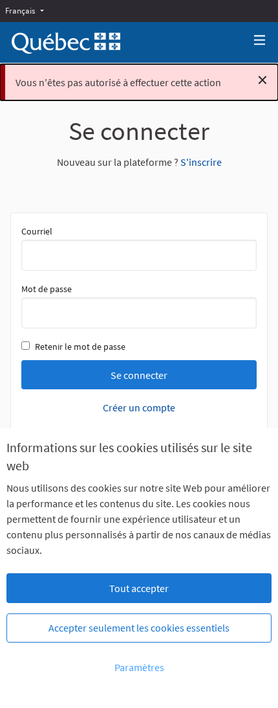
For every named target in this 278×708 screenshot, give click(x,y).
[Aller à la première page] (66, 43)
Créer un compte (139, 407)
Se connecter (139, 375)
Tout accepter (139, 588)
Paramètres (139, 667)
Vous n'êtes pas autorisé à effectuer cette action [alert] (142, 80)
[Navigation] (260, 40)
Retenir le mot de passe (80, 346)
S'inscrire (201, 161)
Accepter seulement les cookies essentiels (139, 627)
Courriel (36, 231)
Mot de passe (46, 289)
